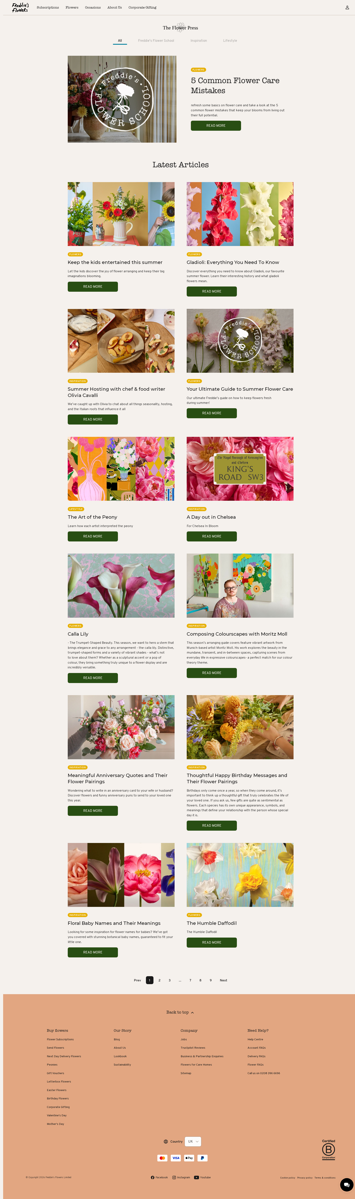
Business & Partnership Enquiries (202, 1056)
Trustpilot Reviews (193, 1047)
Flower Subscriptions (60, 1039)
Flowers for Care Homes (196, 1064)
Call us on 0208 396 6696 (264, 1073)
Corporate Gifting (58, 1107)
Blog (117, 1039)
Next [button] (223, 980)
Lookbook (120, 1056)
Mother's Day (55, 1124)
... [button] (180, 980)
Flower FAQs (256, 1064)
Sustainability (122, 1064)
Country (176, 1141)
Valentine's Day (56, 1115)
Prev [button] (137, 980)
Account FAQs (257, 1047)
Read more (216, 125)
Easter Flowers (56, 1090)
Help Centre (255, 1039)
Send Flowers (55, 1047)
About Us (120, 1047)
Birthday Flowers (58, 1098)
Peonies (52, 1064)
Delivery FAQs (257, 1056)
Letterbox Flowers (59, 1081)
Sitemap (186, 1073)
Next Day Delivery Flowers (64, 1056)
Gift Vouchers (55, 1073)
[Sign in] (347, 7)
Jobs (184, 1039)
